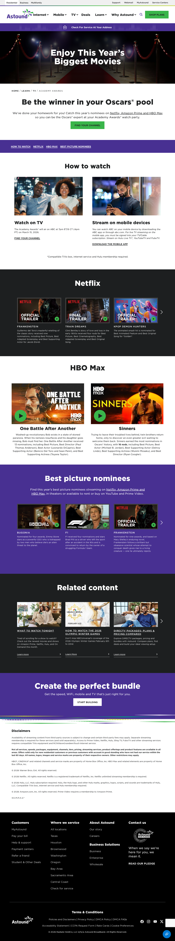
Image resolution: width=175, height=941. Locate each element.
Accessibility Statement (55, 925)
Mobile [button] (58, 14)
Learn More (71, 654)
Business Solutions (105, 844)
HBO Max (156, 113)
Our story (96, 829)
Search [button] (141, 14)
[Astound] (20, 14)
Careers (95, 835)
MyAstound (142, 2)
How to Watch (20, 146)
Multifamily (36, 3)
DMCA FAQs (120, 919)
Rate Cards (103, 925)
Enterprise (96, 857)
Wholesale (96, 864)
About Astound (102, 822)
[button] (161, 312)
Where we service (65, 822)
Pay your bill (20, 835)
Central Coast (59, 881)
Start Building (87, 702)
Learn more (23, 654)
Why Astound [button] (122, 14)
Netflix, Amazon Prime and (129, 113)
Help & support (21, 842)
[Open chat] (167, 934)
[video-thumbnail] (48, 403)
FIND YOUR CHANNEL (87, 125)
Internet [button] (39, 14)
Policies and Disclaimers (62, 919)
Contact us (137, 822)
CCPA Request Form (82, 925)
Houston (56, 842)
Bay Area (56, 868)
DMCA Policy (103, 919)
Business (24, 3)
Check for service (62, 888)
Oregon (55, 862)
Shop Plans (156, 14)
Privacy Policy (86, 919)
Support (116, 2)
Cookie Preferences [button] (122, 925)
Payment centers (23, 849)
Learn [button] (99, 14)
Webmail (128, 2)
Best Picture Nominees (75, 146)
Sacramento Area (62, 875)
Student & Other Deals (26, 862)
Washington (58, 855)
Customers (20, 822)
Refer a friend (20, 855)
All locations (59, 829)
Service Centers (160, 2)
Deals (85, 14)
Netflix (38, 146)
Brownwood (58, 849)
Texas (54, 835)
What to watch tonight (35, 630)
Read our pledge (142, 863)
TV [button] (73, 14)
